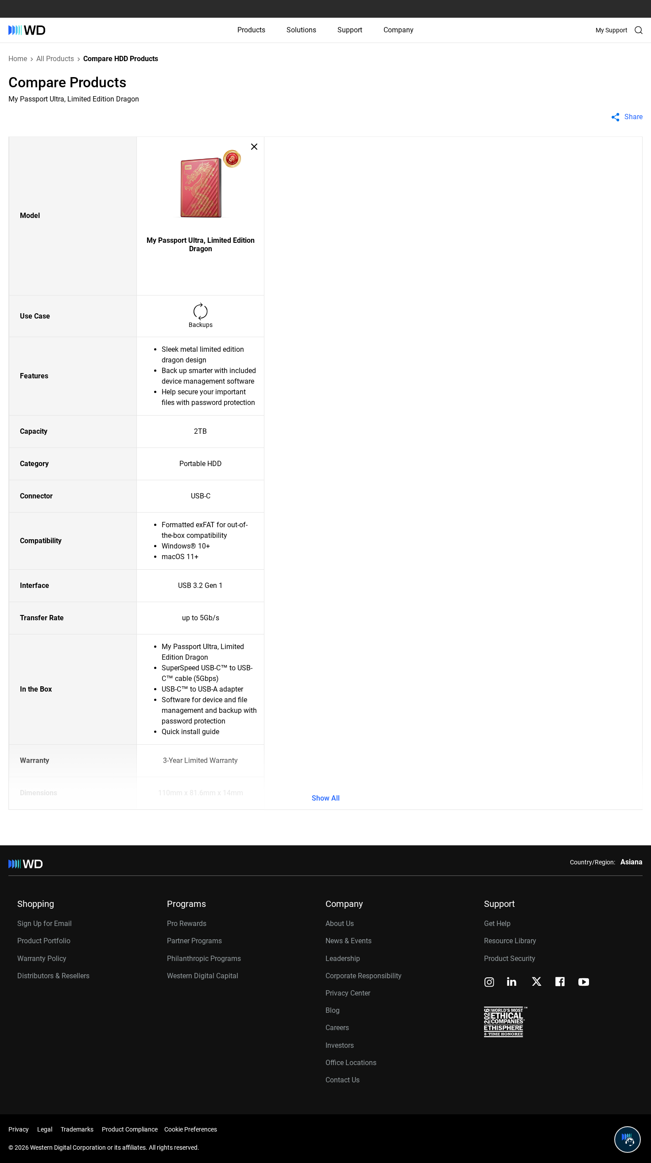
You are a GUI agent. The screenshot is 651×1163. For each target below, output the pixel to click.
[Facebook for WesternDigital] (560, 983)
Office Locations (351, 1062)
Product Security (509, 958)
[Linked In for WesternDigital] (512, 983)
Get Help (497, 923)
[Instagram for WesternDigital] (489, 983)
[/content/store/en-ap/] (26, 30)
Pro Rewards (186, 923)
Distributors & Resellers (53, 976)
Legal (44, 1129)
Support (349, 30)
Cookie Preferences (190, 1129)
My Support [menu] (612, 30)
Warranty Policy (41, 958)
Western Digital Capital (202, 976)
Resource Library (510, 941)
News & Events (349, 941)
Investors (340, 1045)
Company (399, 30)
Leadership (343, 958)
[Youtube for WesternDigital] (583, 983)
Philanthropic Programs (204, 958)
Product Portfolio (43, 941)
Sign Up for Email (44, 923)
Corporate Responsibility (364, 976)
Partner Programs (194, 941)
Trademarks (77, 1129)
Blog (333, 1010)
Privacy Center (348, 993)
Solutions (301, 30)
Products (251, 30)
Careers (337, 1027)
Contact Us (343, 1080)
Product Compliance (130, 1129)
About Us (340, 923)
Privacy (18, 1129)
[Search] (639, 30)
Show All (326, 798)
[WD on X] (536, 982)
